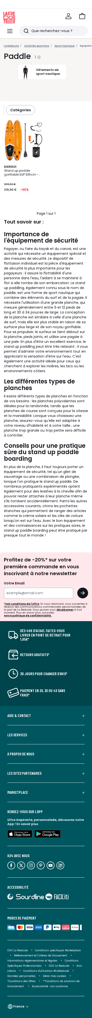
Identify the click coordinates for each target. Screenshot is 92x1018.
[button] (82, 16)
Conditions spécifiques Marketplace (58, 950)
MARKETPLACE (17, 792)
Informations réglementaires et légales (32, 960)
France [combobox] (18, 1006)
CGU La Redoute (59, 966)
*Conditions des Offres (21, 981)
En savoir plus (27, 824)
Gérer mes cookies (54, 976)
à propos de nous (20, 754)
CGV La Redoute (17, 950)
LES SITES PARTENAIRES (24, 773)
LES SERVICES (17, 735)
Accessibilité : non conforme (50, 986)
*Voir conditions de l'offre (21, 604)
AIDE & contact (19, 715)
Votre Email (14, 583)
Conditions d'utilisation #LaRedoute (46, 971)
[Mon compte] (68, 16)
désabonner (65, 610)
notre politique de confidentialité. (28, 615)
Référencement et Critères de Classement (40, 955)
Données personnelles (21, 976)
